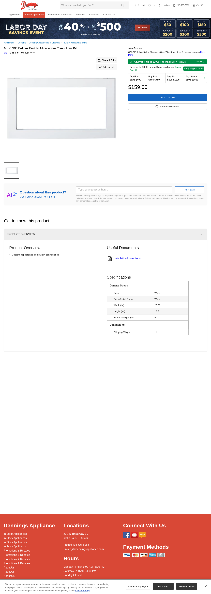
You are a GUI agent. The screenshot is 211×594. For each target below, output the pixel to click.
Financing (94, 14)
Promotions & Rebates (60, 14)
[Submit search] (123, 5)
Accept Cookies (187, 586)
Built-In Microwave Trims (75, 42)
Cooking (22, 42)
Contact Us (109, 14)
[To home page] (29, 5)
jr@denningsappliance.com (88, 549)
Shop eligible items (194, 68)
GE (5, 53)
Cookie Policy (82, 590)
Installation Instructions (127, 258)
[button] (135, 5)
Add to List (108, 67)
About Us (80, 14)
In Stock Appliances (34, 14)
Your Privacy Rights (138, 586)
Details (199, 61)
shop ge (142, 27)
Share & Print (109, 60)
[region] (105, 586)
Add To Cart (167, 97)
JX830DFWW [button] (28, 52)
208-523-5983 (81, 544)
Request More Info (169, 106)
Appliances (14, 14)
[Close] (205, 586)
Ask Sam (190, 189)
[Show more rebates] (205, 78)
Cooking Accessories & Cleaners (44, 42)
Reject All (163, 586)
